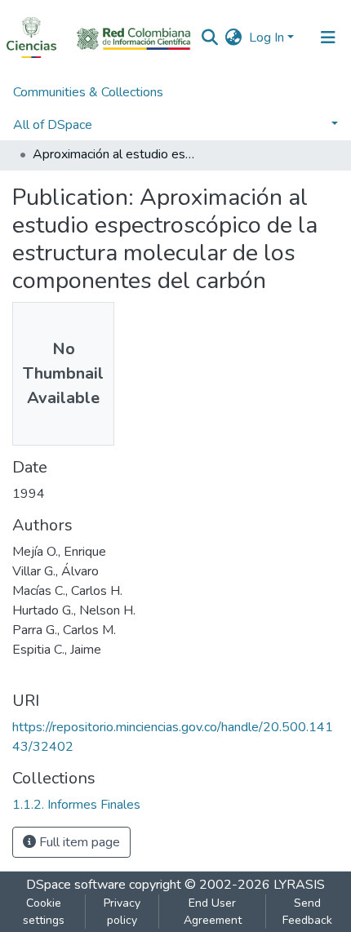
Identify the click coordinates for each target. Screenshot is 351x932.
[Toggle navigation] (328, 37)
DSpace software (76, 885)
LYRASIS (299, 885)
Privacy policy (122, 911)
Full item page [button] (78, 842)
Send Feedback (307, 911)
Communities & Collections (88, 92)
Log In (266, 38)
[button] (234, 37)
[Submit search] (210, 37)
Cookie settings (43, 911)
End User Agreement (213, 911)
